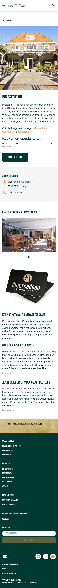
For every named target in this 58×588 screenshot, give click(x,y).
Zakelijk (5, 486)
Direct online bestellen (11, 446)
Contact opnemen (8, 504)
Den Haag (9, 21)
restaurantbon (25, 132)
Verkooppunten (8, 477)
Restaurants (7, 473)
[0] (53, 5)
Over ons (5, 519)
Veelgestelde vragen (10, 500)
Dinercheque (7, 455)
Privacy (4, 569)
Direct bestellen (15, 157)
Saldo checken (7, 469)
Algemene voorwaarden (10, 564)
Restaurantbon (7, 450)
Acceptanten (7, 481)
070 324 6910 (15, 192)
